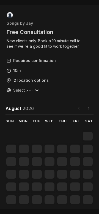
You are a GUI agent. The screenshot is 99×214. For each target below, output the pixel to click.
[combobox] (13, 90)
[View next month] (89, 108)
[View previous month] (79, 108)
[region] (49, 43)
